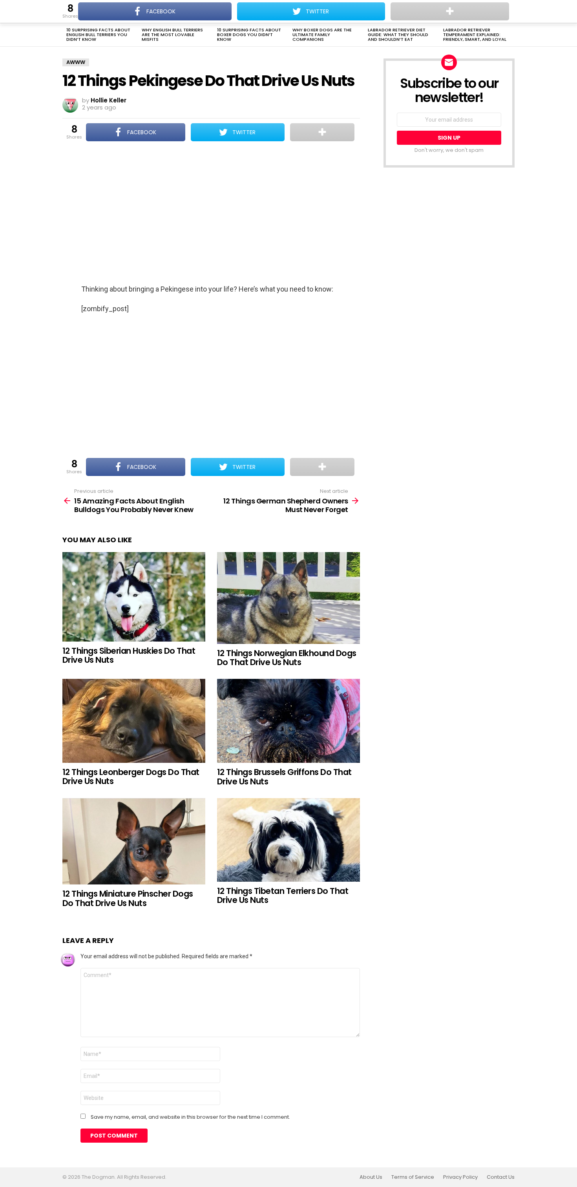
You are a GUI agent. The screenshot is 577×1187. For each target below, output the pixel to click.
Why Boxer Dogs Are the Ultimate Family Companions (322, 34)
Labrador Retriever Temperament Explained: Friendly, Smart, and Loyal (474, 34)
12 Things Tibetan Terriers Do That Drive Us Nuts (282, 895)
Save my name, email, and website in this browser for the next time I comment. (190, 1117)
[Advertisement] (211, 213)
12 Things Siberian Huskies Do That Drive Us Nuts (128, 655)
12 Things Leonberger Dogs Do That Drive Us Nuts (130, 776)
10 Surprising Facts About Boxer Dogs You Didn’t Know (249, 34)
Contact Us (501, 1177)
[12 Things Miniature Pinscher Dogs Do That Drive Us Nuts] (133, 841)
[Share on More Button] (322, 132)
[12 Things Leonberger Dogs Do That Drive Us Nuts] (133, 721)
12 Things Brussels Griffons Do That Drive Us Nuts (284, 776)
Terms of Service (412, 1177)
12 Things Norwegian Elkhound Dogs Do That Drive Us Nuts (286, 657)
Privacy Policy (460, 1177)
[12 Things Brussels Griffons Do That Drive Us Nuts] (288, 721)
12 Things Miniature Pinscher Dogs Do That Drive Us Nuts (127, 898)
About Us (371, 1177)
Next (511, 35)
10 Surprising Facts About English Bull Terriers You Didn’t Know (98, 34)
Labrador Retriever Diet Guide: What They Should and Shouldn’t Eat (398, 34)
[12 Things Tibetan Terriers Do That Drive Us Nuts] (288, 840)
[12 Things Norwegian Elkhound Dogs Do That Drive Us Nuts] (288, 598)
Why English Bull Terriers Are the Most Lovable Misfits (172, 34)
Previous (66, 35)
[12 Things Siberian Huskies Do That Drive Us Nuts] (133, 597)
